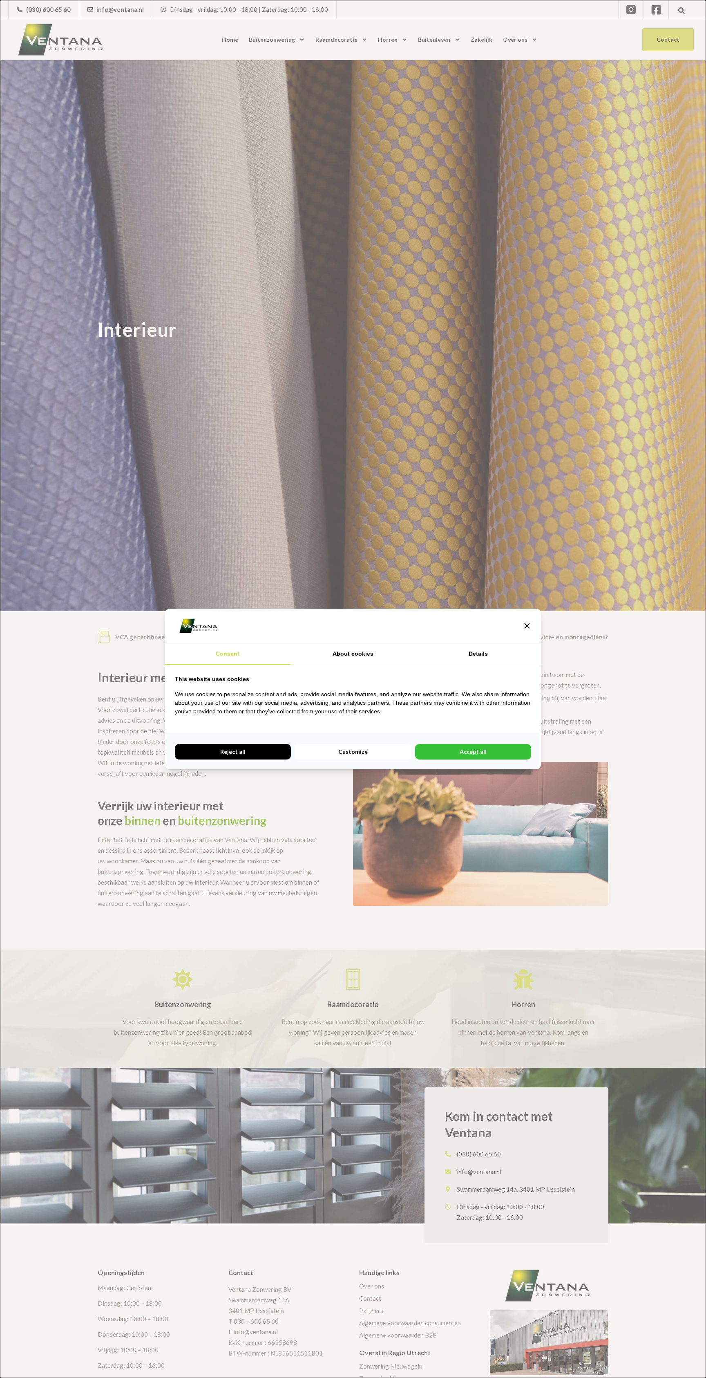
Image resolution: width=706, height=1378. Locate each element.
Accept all (473, 751)
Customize (353, 751)
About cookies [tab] (353, 653)
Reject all (233, 751)
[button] (527, 626)
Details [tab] (478, 653)
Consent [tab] (227, 653)
